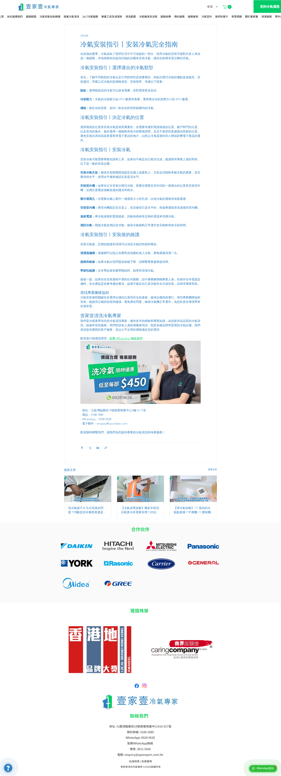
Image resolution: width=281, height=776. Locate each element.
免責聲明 (146, 761)
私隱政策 (134, 761)
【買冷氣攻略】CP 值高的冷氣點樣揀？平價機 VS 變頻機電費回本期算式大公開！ (192, 510)
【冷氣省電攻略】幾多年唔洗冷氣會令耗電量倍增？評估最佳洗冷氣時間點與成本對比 (140, 510)
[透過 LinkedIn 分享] (97, 447)
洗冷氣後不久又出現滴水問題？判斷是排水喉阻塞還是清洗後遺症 (87, 510)
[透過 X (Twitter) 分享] (89, 447)
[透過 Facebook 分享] (81, 447)
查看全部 (212, 469)
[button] (228, 7)
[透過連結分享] (105, 447)
